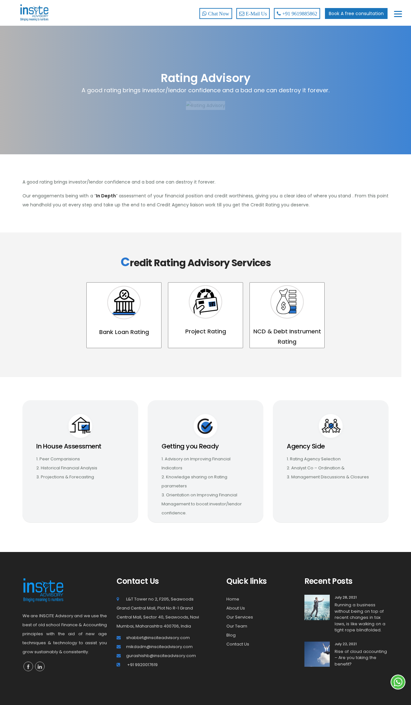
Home (232, 599)
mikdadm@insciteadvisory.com (159, 647)
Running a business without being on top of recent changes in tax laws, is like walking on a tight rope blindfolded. (360, 617)
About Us (235, 608)
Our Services (239, 617)
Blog (231, 635)
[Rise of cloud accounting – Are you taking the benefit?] (317, 654)
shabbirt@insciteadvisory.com (158, 638)
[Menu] (398, 14)
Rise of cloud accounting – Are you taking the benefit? (361, 657)
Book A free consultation (356, 13)
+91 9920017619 (142, 665)
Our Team (236, 626)
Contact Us (237, 644)
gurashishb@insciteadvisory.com (161, 656)
